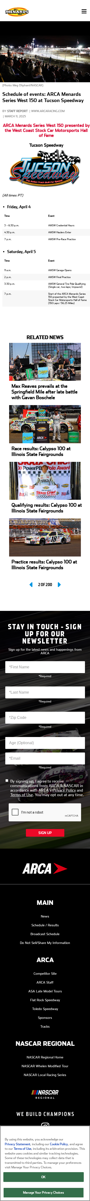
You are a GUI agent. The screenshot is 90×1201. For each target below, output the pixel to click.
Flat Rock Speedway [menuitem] (45, 1000)
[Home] (18, 11)
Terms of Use (21, 795)
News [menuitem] (45, 916)
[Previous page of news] (31, 584)
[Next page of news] (59, 584)
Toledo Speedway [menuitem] (45, 1009)
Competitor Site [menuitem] (45, 973)
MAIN (45, 903)
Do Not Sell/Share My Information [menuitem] (45, 943)
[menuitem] (45, 1091)
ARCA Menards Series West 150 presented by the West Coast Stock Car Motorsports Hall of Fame (46, 130)
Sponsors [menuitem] (45, 1018)
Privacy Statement (17, 1144)
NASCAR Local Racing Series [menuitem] (45, 1075)
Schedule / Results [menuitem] (45, 925)
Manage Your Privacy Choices (43, 1192)
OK (43, 1177)
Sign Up (45, 833)
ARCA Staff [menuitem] (45, 982)
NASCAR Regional (45, 1044)
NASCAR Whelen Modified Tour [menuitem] (45, 1066)
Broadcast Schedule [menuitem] (45, 934)
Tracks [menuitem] (45, 1026)
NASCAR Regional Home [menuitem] (45, 1057)
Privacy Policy (64, 790)
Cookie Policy (59, 1144)
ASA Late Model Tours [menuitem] (45, 991)
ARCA (45, 960)
